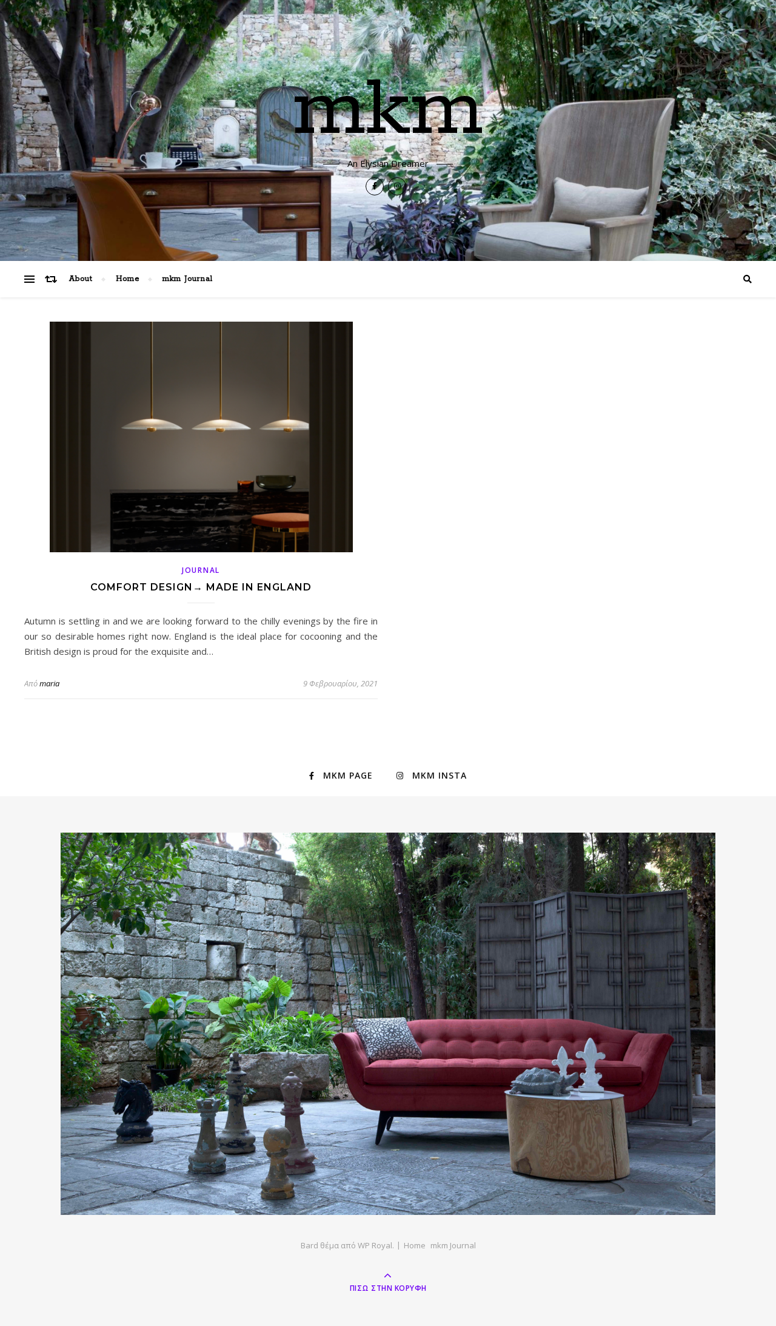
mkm (388, 110)
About (81, 278)
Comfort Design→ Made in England (201, 587)
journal (201, 570)
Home (127, 278)
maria (49, 683)
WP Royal (375, 1245)
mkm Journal (187, 278)
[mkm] (388, 1024)
